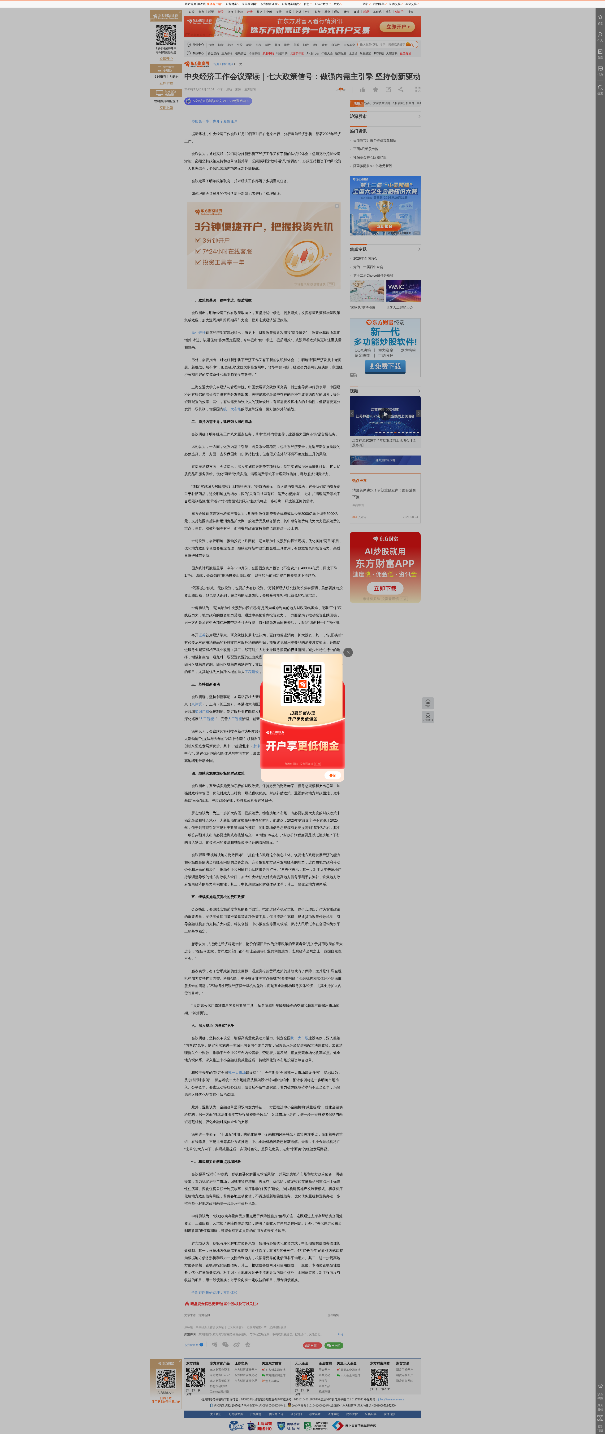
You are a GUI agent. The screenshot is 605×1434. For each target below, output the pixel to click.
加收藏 (201, 4)
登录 (365, 4)
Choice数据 (321, 4)
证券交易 (395, 4)
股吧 (337, 4)
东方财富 (231, 4)
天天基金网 (249, 4)
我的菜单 (379, 4)
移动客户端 (214, 4)
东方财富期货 (290, 4)
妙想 (306, 4)
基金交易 (411, 4)
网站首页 (190, 4)
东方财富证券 (268, 4)
